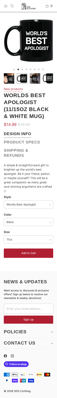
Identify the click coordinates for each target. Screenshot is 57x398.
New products (13, 89)
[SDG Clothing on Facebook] (7, 355)
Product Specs (22, 142)
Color (7, 214)
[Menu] (6, 6)
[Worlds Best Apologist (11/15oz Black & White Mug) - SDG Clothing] (28, 40)
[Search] (12, 6)
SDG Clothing (22, 391)
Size (7, 232)
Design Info (17, 134)
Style (7, 197)
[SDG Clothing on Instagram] (14, 355)
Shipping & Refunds (16, 153)
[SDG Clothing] (28, 6)
